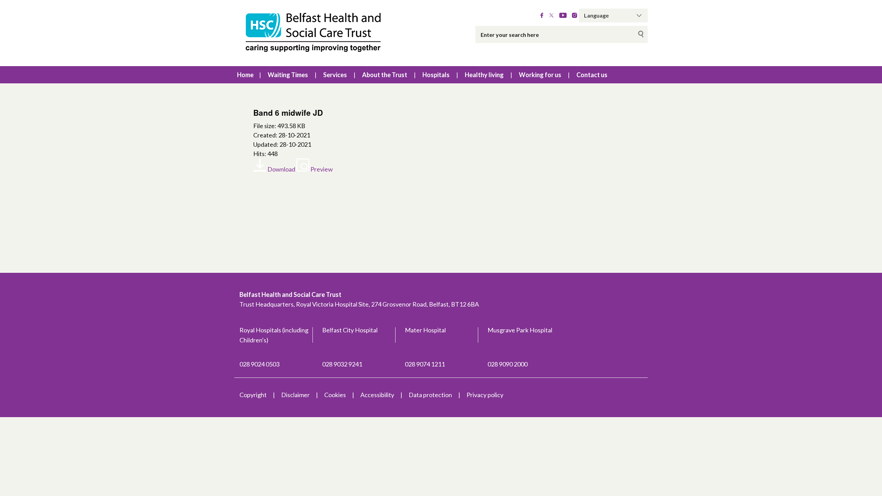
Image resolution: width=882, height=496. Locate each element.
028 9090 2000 (507, 364)
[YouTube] (563, 15)
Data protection (430, 395)
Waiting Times (288, 75)
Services (335, 75)
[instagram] (574, 15)
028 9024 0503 (259, 364)
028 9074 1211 (425, 364)
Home (245, 75)
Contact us (591, 75)
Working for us (540, 75)
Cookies (335, 395)
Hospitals (436, 75)
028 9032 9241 (342, 364)
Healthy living (484, 75)
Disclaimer (295, 395)
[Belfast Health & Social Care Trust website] (320, 33)
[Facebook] (541, 15)
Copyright (253, 395)
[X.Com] (551, 15)
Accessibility (377, 395)
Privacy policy (484, 395)
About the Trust (384, 75)
